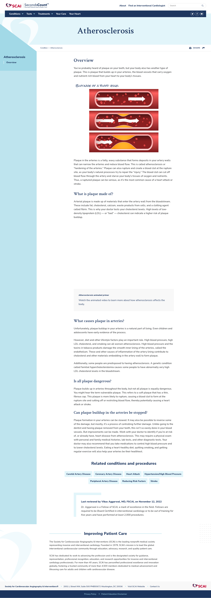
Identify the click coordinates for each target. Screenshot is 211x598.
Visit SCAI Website (136, 586)
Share (196, 48)
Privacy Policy (90, 594)
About (122, 5)
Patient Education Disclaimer (114, 594)
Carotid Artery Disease (78, 474)
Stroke (154, 481)
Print (190, 48)
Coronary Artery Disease (108, 474)
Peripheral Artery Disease (103, 481)
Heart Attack (133, 474)
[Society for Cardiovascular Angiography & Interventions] (27, 5)
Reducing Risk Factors (134, 481)
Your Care (61, 13)
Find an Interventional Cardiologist (146, 5)
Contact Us (155, 586)
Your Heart (74, 13)
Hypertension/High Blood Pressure (163, 474)
